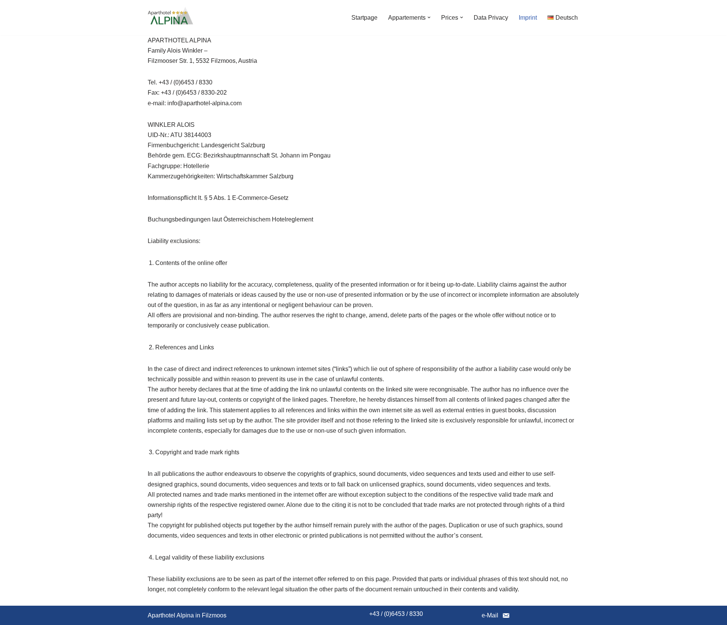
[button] (429, 17)
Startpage (364, 17)
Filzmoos (214, 615)
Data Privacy (491, 17)
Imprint (528, 17)
